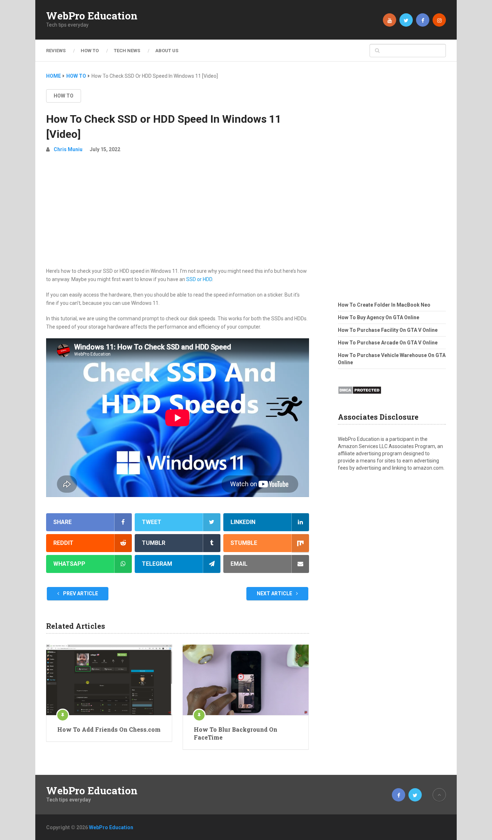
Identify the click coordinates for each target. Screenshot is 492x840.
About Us (166, 50)
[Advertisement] (177, 213)
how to (63, 96)
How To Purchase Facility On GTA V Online (388, 330)
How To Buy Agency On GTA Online (378, 317)
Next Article (275, 593)
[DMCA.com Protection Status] (359, 396)
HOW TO (90, 50)
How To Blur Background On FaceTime (235, 733)
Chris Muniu (68, 149)
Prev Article (80, 593)
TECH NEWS (127, 50)
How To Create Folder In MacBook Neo (384, 305)
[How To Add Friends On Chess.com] (109, 680)
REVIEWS (56, 50)
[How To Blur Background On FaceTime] (246, 680)
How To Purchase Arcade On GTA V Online (388, 343)
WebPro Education (92, 16)
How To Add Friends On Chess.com (109, 729)
